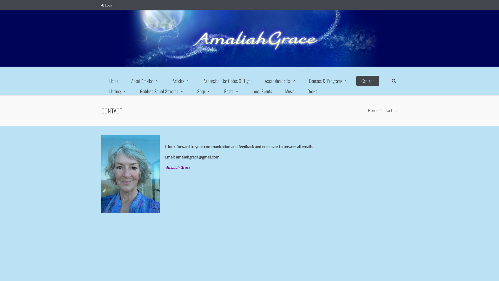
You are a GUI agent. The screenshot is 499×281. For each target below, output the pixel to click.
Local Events (262, 91)
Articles (179, 81)
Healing (115, 91)
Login (108, 5)
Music (289, 91)
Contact (368, 81)
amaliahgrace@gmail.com (197, 157)
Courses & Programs (326, 81)
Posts (228, 91)
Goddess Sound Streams (159, 91)
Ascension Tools (277, 81)
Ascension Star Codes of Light (227, 81)
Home (113, 81)
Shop (201, 91)
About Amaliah (142, 81)
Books (312, 91)
